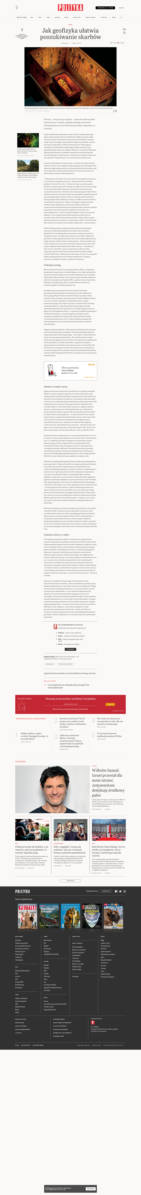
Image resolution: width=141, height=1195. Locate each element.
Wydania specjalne (21, 943)
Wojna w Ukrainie (21, 998)
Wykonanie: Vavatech (96, 1045)
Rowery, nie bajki (78, 964)
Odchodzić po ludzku (108, 954)
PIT (45, 943)
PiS (16, 973)
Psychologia (76, 961)
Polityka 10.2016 (49, 657)
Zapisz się (110, 704)
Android (96, 1026)
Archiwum (104, 963)
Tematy (103, 968)
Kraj (32, 17)
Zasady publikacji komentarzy (62, 1022)
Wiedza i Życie (20, 951)
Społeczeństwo (106, 951)
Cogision (82, 1045)
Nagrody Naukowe (50, 1009)
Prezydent (18, 987)
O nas (102, 971)
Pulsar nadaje (76, 969)
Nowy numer (23, 17)
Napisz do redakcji (21, 1026)
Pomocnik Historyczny (23, 946)
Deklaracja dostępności (60, 1029)
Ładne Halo (87, 1045)
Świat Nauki (19, 954)
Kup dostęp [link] (70, 649)
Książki (46, 965)
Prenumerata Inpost (92, 891)
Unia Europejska (20, 1001)
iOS (92, 1026)
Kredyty (46, 951)
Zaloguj (121, 8)
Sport (102, 957)
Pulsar (46, 1001)
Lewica (17, 976)
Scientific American (22, 948)
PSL (16, 979)
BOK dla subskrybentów (22, 1029)
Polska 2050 (19, 982)
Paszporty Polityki (50, 985)
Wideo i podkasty (91, 17)
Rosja (17, 1009)
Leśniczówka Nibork (38, 1045)
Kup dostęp (90, 1189)
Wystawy (47, 976)
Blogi (102, 940)
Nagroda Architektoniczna (53, 987)
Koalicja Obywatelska (22, 970)
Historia (103, 948)
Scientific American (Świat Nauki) (55, 1004)
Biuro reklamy (19, 1022)
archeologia (49, 664)
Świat (40, 17)
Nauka (66, 17)
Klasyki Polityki (106, 960)
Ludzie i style (105, 943)
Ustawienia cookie (58, 1036)
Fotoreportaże (105, 946)
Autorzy (103, 965)
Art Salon (47, 990)
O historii (75, 958)
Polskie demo (76, 966)
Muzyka (46, 968)
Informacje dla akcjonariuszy (62, 1033)
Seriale (46, 973)
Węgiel (46, 946)
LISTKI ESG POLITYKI (51, 954)
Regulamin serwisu (59, 1019)
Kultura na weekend (79, 950)
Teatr (45, 979)
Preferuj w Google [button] (118, 43)
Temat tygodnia (77, 947)
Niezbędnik (19, 960)
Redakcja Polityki (20, 1019)
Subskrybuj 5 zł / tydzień (105, 8)
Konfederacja (19, 985)
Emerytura (47, 948)
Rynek (48, 17)
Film (45, 970)
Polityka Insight (25, 1045)
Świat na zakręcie (78, 952)
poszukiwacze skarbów (66, 664)
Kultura (57, 17)
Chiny (17, 1012)
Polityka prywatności (60, 1026)
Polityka (18, 940)
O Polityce (18, 1033)
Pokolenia (104, 17)
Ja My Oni (18, 957)
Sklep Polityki (105, 974)
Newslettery (77, 17)
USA (16, 1004)
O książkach (76, 955)
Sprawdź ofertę (89, 377)
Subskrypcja (106, 891)
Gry (45, 982)
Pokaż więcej (70, 880)
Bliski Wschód (20, 1007)
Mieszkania (48, 940)
